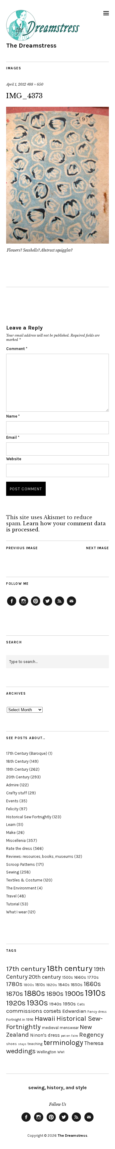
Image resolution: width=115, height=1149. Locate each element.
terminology (63, 1042)
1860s (92, 984)
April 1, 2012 (16, 84)
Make (11, 832)
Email (12, 437)
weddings (21, 1051)
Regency (91, 1034)
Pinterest (35, 605)
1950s (69, 1004)
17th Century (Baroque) (26, 753)
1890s (54, 993)
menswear (69, 1027)
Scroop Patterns (20, 864)
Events (12, 801)
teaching (35, 1044)
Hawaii (45, 1018)
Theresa (94, 1043)
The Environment (21, 888)
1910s (95, 993)
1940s (55, 1004)
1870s (14, 993)
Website (13, 459)
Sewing (12, 872)
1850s (76, 984)
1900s (74, 993)
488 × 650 (35, 84)
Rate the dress (19, 848)
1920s (15, 1003)
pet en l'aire (69, 1036)
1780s (14, 984)
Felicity (12, 809)
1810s (40, 984)
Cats (81, 1004)
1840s (64, 984)
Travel (11, 896)
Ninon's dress (45, 1035)
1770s (93, 977)
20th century (45, 977)
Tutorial (12, 904)
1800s (29, 985)
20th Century (17, 777)
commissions (24, 1011)
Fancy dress (97, 1012)
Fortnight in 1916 (19, 1019)
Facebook (11, 605)
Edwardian (74, 1011)
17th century (26, 969)
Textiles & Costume (24, 880)
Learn (11, 824)
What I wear (16, 912)
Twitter (47, 605)
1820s (51, 984)
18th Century (17, 761)
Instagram (23, 605)
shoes (11, 1044)
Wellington (46, 1052)
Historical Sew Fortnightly (28, 817)
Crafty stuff (16, 793)
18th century (70, 968)
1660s (80, 977)
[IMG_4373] (57, 242)
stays (22, 1044)
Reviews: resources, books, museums (39, 856)
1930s (37, 1003)
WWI (60, 1052)
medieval (50, 1027)
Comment (16, 348)
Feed (59, 605)
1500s (67, 977)
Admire (12, 785)
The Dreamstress (31, 45)
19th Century (17, 769)
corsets (52, 1011)
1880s (34, 993)
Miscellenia (16, 840)
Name (13, 416)
